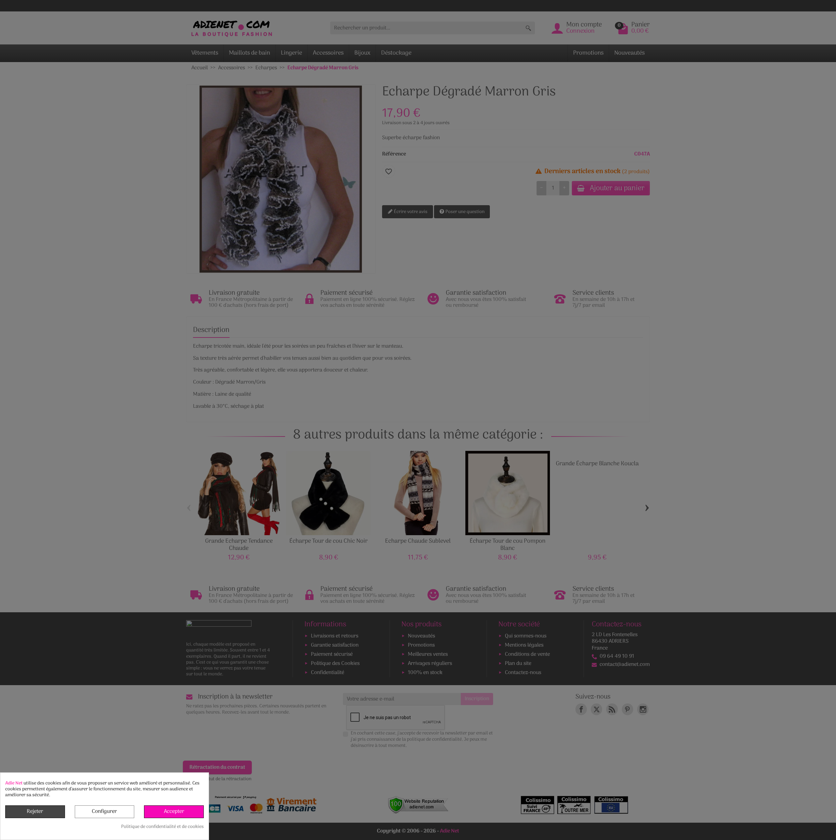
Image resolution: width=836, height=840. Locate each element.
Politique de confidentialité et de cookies (162, 827)
